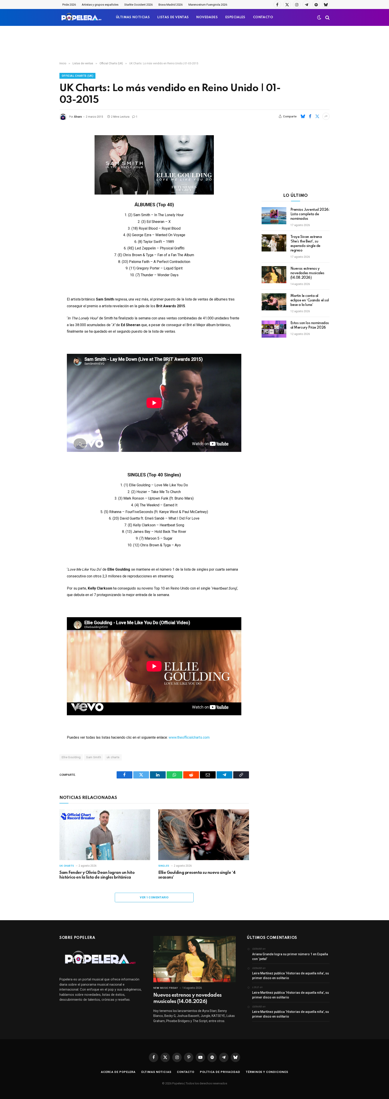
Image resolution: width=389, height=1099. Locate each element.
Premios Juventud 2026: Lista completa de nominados (310, 214)
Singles (163, 865)
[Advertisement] (194, 44)
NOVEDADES (207, 17)
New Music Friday (165, 988)
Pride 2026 (69, 4)
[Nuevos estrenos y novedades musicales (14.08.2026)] (274, 274)
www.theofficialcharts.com (189, 737)
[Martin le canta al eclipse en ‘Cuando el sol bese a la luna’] (274, 301)
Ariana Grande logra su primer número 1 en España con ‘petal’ (290, 956)
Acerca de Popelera (118, 1072)
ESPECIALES (235, 17)
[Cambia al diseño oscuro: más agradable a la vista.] (319, 17)
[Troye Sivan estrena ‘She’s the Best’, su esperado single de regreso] (274, 242)
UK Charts (66, 865)
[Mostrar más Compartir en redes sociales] (326, 116)
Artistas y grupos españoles (100, 4)
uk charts (113, 757)
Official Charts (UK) (77, 75)
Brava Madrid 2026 (170, 4)
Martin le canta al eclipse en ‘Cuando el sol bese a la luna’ (309, 300)
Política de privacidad (220, 1072)
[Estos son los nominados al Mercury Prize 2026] (274, 329)
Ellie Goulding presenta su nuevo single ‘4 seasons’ (197, 875)
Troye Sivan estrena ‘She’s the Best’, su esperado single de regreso (306, 243)
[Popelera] (81, 17)
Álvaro (78, 116)
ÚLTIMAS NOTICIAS (133, 17)
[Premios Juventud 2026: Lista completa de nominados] (274, 215)
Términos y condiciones (267, 1072)
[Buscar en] (327, 17)
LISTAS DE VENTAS (173, 17)
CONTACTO (263, 17)
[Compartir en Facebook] (310, 116)
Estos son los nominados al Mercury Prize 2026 (309, 325)
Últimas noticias (156, 1072)
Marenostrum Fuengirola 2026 (207, 4)
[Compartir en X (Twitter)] (317, 116)
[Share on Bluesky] (302, 116)
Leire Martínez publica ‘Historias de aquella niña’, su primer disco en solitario (290, 975)
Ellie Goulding (71, 757)
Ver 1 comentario (154, 897)
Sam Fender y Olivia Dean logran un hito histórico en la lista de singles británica (96, 875)
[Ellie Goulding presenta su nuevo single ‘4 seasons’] (203, 834)
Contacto (185, 1072)
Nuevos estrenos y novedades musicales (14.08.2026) (307, 273)
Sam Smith (93, 757)
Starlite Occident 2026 (138, 4)
